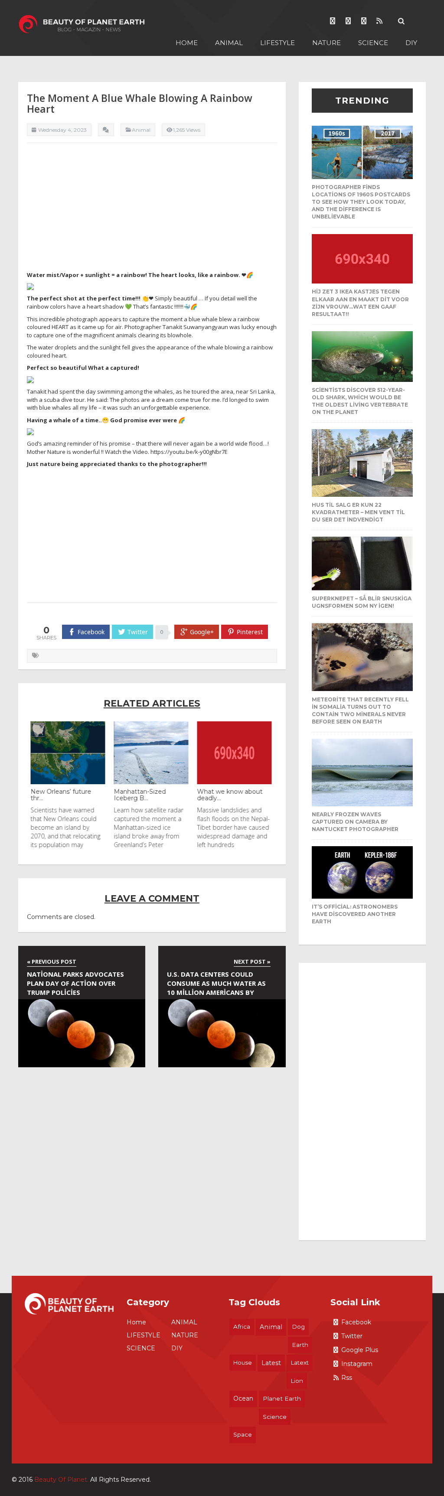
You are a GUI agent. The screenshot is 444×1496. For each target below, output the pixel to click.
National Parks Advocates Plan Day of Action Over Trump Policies (75, 983)
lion (297, 1380)
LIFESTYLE (277, 43)
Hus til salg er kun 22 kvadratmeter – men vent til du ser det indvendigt (358, 512)
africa (241, 1326)
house (242, 1362)
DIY (411, 43)
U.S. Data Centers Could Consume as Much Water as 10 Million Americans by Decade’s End (216, 984)
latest (271, 1363)
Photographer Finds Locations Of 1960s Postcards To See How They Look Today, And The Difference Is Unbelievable (361, 202)
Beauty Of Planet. (61, 1479)
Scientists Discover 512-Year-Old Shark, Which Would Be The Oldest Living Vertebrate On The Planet (360, 401)
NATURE (326, 43)
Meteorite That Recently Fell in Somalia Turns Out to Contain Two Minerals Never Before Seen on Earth (360, 710)
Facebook (356, 1322)
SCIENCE (373, 43)
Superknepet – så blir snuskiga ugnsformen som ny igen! (361, 602)
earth (300, 1344)
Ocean (243, 1398)
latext (300, 1362)
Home (187, 43)
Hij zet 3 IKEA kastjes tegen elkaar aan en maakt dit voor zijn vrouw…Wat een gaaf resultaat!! (360, 302)
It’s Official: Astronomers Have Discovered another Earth (355, 914)
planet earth (282, 1398)
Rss (346, 1378)
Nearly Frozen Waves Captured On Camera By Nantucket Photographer (355, 821)
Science (275, 1416)
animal (271, 1327)
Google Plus (359, 1350)
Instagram (356, 1364)
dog (298, 1326)
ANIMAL (229, 43)
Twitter (351, 1336)
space (242, 1434)
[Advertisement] (152, 210)
